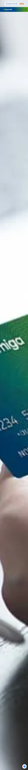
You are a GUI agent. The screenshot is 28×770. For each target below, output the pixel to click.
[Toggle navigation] (20, 9)
